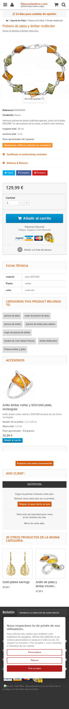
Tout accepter (34, 668)
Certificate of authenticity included (26, 154)
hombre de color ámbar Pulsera (19, 341)
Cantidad (10, 198)
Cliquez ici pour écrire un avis (34, 504)
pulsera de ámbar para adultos (40, 324)
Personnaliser (34, 652)
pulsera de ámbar (12, 324)
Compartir (24, 172)
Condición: (8, 115)
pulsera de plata (12, 315)
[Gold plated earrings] (17, 563)
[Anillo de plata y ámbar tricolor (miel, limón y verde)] (50, 563)
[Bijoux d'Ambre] (34, 4)
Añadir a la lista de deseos (37, 250)
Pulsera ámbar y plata (14, 349)
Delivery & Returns (16, 163)
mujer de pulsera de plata (37, 315)
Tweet (10, 172)
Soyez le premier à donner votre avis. (21, 30)
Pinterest (41, 172)
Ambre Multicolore (48, 341)
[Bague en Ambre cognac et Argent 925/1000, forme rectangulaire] (19, 384)
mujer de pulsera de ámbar (17, 332)
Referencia (8, 110)
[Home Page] (7, 20)
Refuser (34, 660)
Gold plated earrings (16, 582)
